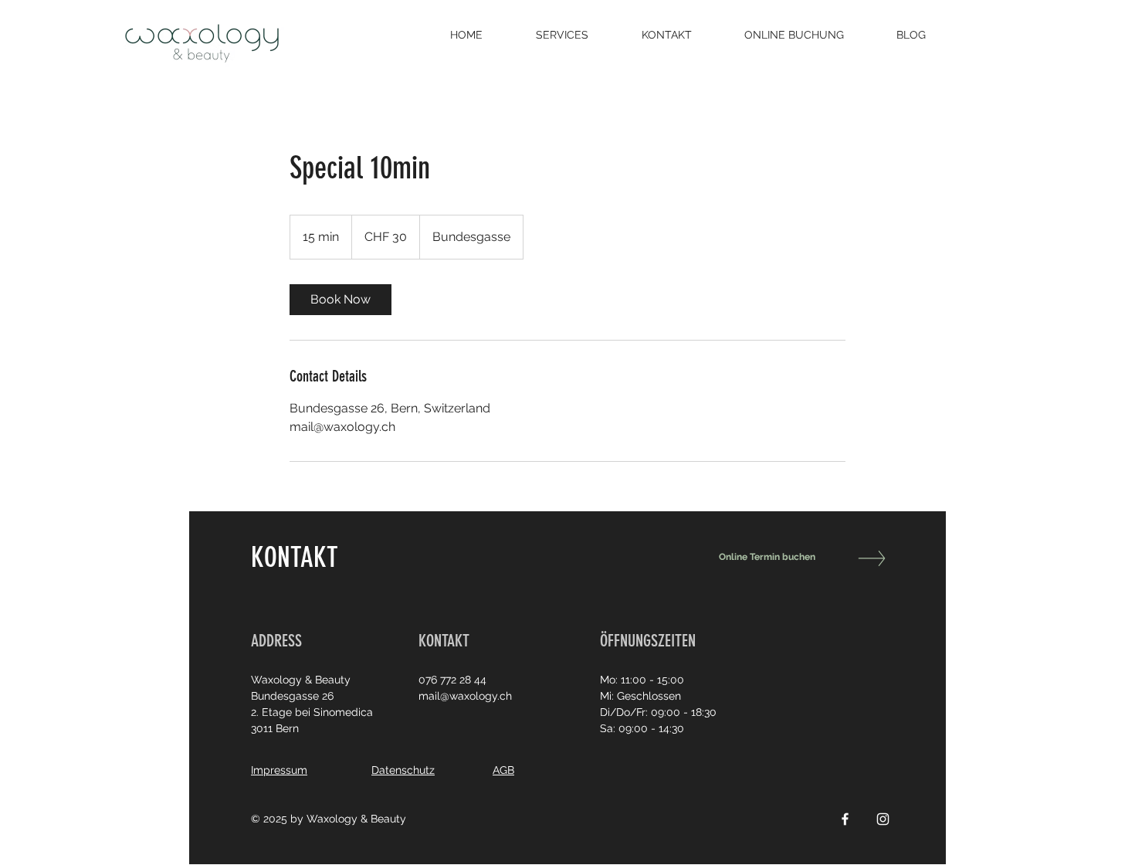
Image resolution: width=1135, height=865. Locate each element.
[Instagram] (883, 819)
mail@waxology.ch (465, 696)
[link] (340, 299)
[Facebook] (845, 819)
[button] (577, 34)
